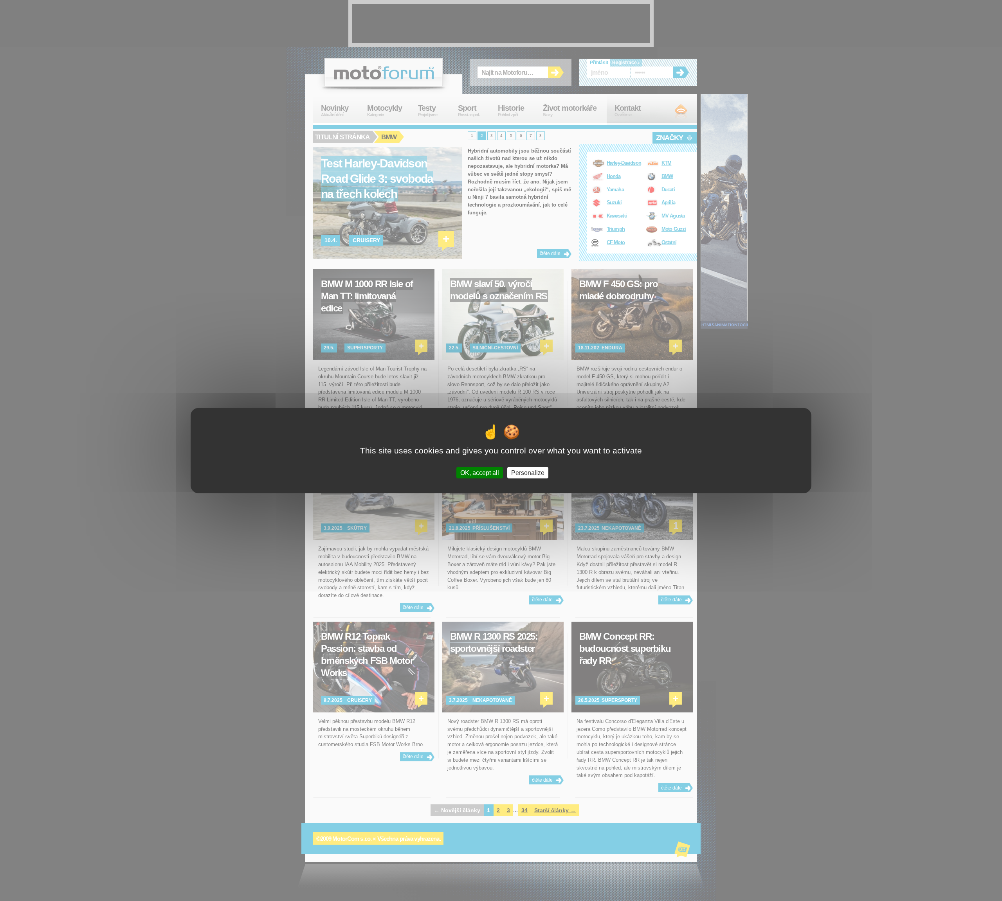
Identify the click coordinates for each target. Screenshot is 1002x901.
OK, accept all (479, 472)
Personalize (527, 472)
